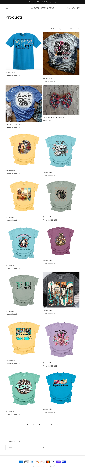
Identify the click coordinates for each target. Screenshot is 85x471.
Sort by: (46, 29)
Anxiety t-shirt (10, 73)
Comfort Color (10, 171)
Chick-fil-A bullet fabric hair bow (53, 117)
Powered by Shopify (50, 466)
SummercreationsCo (39, 466)
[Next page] (57, 424)
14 (51, 424)
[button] (6, 7)
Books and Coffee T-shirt (13, 124)
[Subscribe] (42, 447)
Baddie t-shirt (47, 78)
